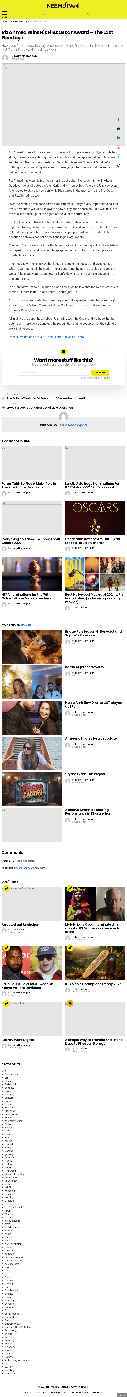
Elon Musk (10, 1111)
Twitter (9, 1350)
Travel (8, 1337)
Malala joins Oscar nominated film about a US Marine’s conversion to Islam (93, 928)
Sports (8, 1320)
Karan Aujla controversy (84, 667)
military (9, 1217)
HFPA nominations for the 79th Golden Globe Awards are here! (27, 596)
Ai (6, 1071)
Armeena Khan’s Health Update (91, 738)
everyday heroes (13, 1121)
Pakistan (9, 1250)
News (8, 1247)
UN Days (9, 1357)
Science (9, 1293)
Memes (9, 1214)
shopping (10, 1300)
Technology (11, 1330)
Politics (8, 1267)
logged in (20, 868)
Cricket (8, 1101)
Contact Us (41, 1392)
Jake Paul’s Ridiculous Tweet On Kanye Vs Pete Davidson (27, 986)
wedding (9, 1370)
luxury (8, 1210)
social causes (12, 1313)
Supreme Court (13, 1323)
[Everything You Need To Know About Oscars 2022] (32, 518)
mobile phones (12, 1227)
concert (9, 1097)
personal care (12, 1264)
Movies (26, 625)
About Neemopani (79, 1392)
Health (8, 1161)
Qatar (8, 1277)
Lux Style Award (13, 1207)
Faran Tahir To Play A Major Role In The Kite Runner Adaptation (29, 485)
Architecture (11, 1074)
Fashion (9, 1127)
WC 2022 (9, 1367)
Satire (8, 1287)
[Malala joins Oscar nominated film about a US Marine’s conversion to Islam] (95, 904)
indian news (11, 1177)
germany (9, 1157)
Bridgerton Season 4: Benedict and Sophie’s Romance (93, 633)
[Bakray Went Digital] (32, 1019)
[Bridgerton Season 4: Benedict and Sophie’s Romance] (32, 647)
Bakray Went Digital (18, 1039)
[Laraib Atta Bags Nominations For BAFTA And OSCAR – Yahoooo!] (95, 463)
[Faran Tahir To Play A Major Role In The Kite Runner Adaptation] (32, 463)
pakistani (9, 1254)
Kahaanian (10, 1190)
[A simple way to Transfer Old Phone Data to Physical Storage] (95, 1019)
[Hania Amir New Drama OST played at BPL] (32, 718)
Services (97, 1392)
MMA (8, 1224)
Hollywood (10, 1170)
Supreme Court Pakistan (18, 1327)
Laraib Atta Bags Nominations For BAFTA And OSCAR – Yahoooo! (92, 485)
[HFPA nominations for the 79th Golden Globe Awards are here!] (32, 574)
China (8, 1091)
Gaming (9, 1151)
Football (9, 1144)
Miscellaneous (12, 1220)
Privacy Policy (58, 1392)
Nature (8, 1237)
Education (10, 1107)
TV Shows (10, 1347)
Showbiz (9, 1307)
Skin (7, 1310)
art (6, 1077)
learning (9, 1197)
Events (8, 1117)
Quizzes (9, 1280)
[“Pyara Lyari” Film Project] (32, 789)
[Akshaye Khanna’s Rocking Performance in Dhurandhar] (32, 825)
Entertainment (12, 1114)
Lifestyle (9, 1200)
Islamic (8, 1184)
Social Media (11, 1317)
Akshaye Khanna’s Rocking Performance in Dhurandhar (88, 811)
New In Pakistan (13, 1244)
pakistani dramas (14, 1257)
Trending (6, 888)
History (8, 1164)
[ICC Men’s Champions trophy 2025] (95, 963)
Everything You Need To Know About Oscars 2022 (31, 541)
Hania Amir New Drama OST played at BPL (93, 704)
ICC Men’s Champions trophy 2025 (93, 984)
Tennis (8, 1333)
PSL (7, 1270)
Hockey (9, 1167)
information (11, 1180)
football (9, 1141)
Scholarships (11, 1290)
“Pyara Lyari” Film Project (85, 774)
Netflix (8, 1240)
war (7, 1363)
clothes (9, 1094)
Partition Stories (13, 1260)
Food (7, 1137)
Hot (70, 1003)
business (9, 1087)
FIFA (7, 1131)
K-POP (8, 1187)
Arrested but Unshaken (20, 924)
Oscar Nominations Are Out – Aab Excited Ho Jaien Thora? (47, 337)
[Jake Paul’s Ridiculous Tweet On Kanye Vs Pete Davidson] (32, 963)
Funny (8, 1147)
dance (8, 1104)
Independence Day (14, 1174)
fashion (9, 1124)
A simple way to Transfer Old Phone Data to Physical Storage (94, 1041)
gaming (9, 1154)
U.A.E (7, 1353)
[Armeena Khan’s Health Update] (32, 754)
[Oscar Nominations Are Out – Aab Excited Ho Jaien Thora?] (95, 518)
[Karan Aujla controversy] (32, 682)
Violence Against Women (18, 1360)
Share (6, 67)
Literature (10, 1204)
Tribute (8, 1343)
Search (88, 15)
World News (11, 1373)
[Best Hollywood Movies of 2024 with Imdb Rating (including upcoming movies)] (95, 574)
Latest (8, 1194)
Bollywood (10, 1084)
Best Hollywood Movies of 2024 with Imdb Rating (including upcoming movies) (94, 598)
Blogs (8, 1081)
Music (8, 1234)
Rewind (9, 1283)
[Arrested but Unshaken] (32, 904)
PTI (6, 1274)
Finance (9, 1134)
